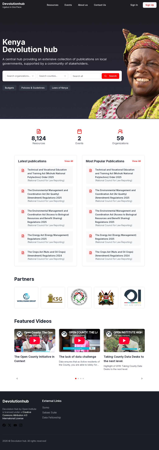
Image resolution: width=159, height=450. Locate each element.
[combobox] (20, 76)
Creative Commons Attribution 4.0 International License (16, 415)
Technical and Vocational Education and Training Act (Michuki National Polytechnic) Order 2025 (47, 173)
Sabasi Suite (49, 412)
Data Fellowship (51, 417)
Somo (45, 407)
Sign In (134, 5)
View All (68, 161)
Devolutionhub (15, 401)
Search (113, 76)
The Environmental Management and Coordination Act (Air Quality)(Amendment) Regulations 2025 (47, 194)
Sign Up (149, 5)
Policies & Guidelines (33, 87)
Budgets (9, 87)
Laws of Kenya (60, 87)
